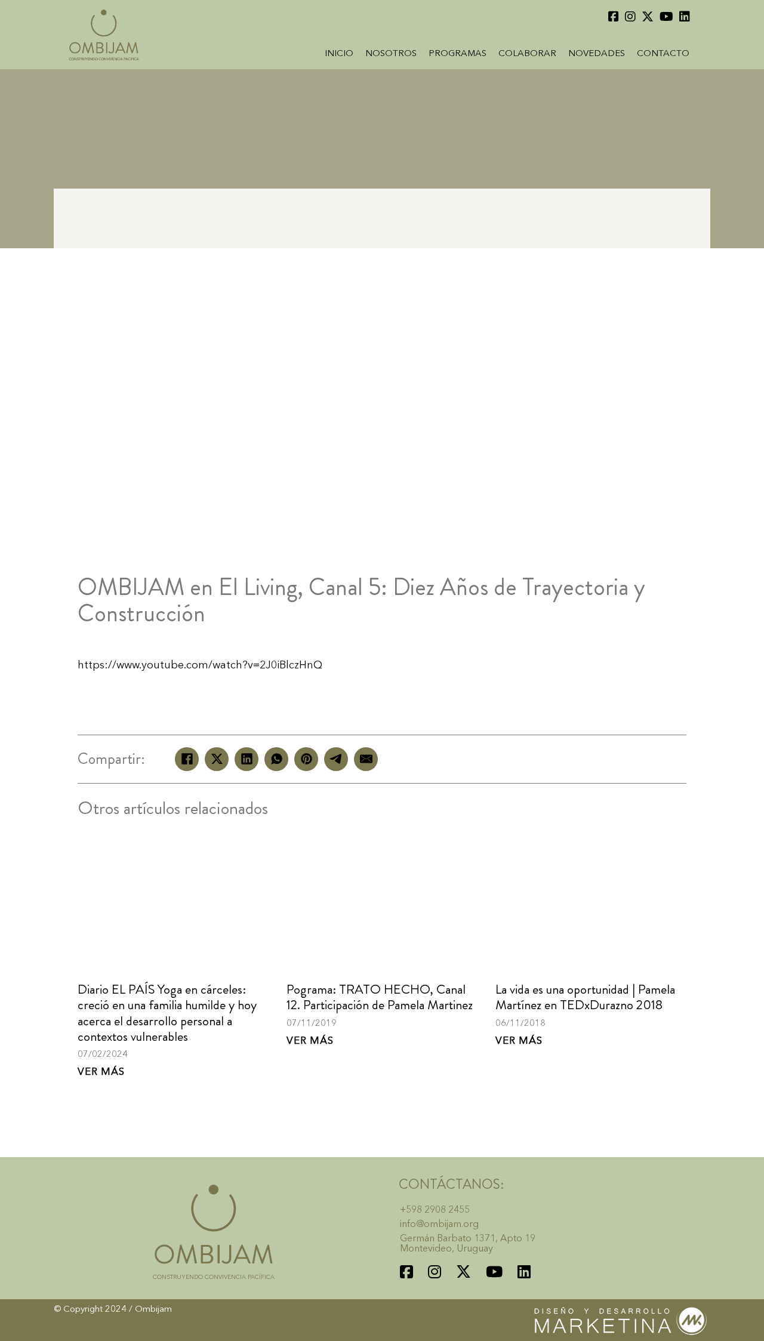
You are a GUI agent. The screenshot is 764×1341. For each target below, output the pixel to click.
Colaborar (527, 54)
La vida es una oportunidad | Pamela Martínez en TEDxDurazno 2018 (585, 997)
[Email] (366, 759)
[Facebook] (187, 759)
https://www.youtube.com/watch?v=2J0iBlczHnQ (200, 665)
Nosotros (391, 54)
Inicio (339, 54)
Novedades (596, 54)
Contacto (663, 54)
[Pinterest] (306, 759)
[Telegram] (336, 759)
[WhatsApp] (276, 759)
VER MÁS (101, 1072)
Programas (457, 54)
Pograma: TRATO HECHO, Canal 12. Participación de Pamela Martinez (379, 997)
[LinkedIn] (246, 759)
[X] (217, 759)
